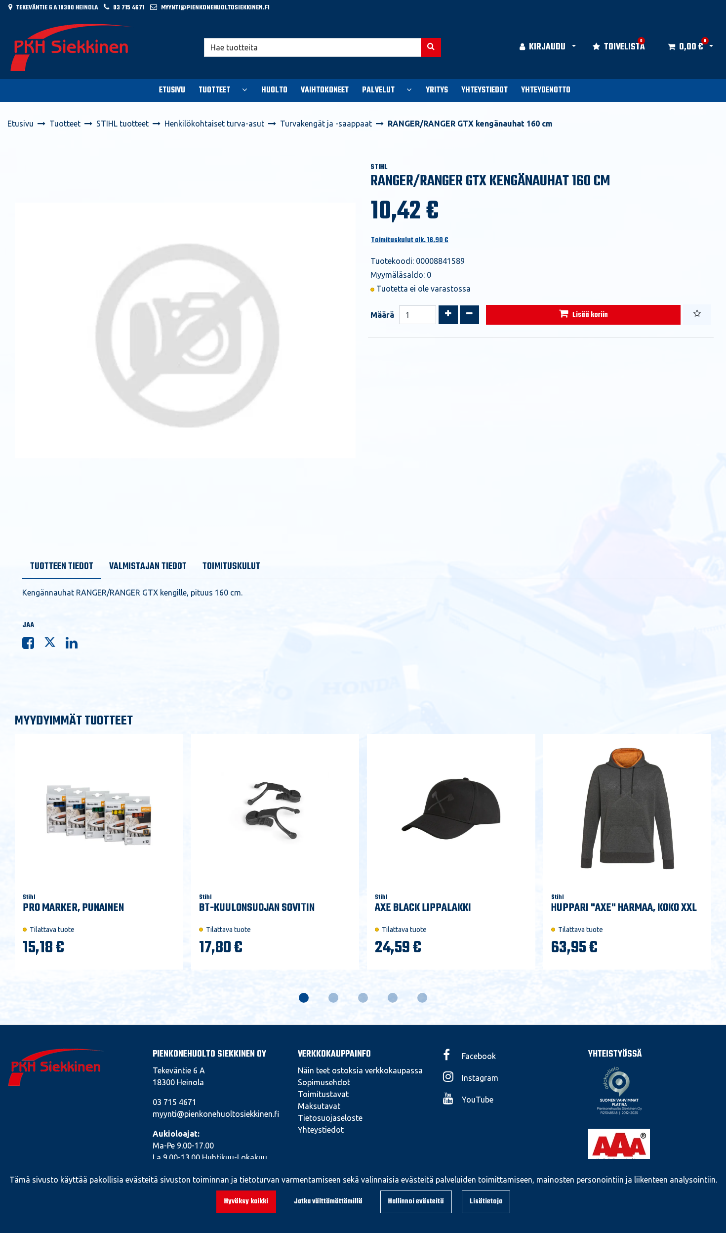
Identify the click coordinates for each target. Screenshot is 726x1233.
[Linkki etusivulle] (72, 47)
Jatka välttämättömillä (328, 1201)
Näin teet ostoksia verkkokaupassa (360, 1070)
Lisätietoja (486, 1201)
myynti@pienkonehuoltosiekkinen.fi (215, 7)
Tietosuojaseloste (330, 1117)
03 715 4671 (128, 7)
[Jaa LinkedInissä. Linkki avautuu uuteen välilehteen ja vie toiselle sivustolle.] (75, 644)
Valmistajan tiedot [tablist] (148, 566)
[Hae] (431, 47)
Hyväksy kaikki (246, 1201)
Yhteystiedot (321, 1129)
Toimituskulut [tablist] (231, 566)
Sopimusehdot (324, 1082)
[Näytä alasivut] (244, 89)
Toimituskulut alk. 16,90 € (409, 240)
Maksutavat (319, 1106)
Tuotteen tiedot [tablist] (61, 566)
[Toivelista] (697, 314)
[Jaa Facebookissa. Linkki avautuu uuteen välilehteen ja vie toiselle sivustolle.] (33, 644)
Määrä (382, 314)
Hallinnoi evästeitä (416, 1201)
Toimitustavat (323, 1094)
